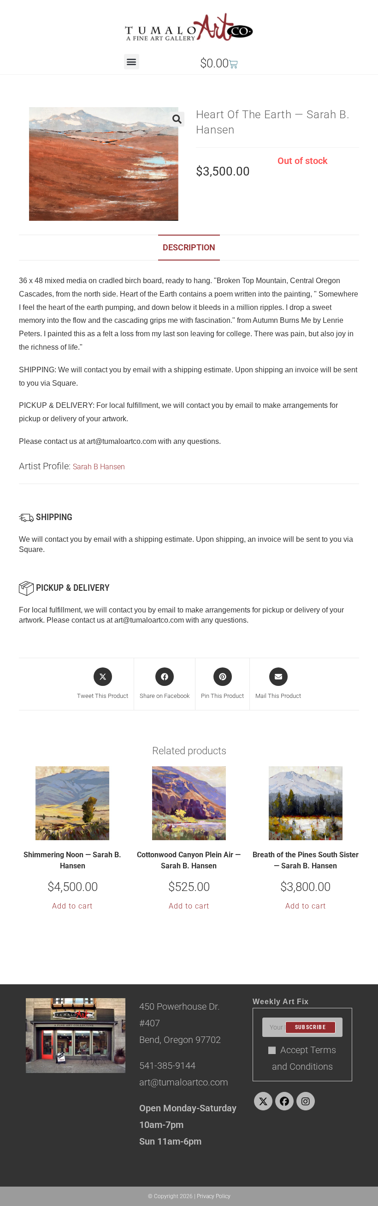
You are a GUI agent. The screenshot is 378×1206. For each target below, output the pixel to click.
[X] (263, 1101)
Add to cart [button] (72, 906)
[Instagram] (305, 1101)
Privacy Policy (213, 1196)
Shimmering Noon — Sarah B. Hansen (72, 860)
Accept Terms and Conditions (304, 1058)
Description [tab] (189, 247)
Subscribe (310, 1027)
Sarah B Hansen (99, 466)
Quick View (78, 832)
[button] (131, 61)
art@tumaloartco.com (149, 620)
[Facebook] (284, 1101)
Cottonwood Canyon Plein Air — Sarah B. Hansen (189, 860)
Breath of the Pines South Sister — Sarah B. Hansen (306, 860)
